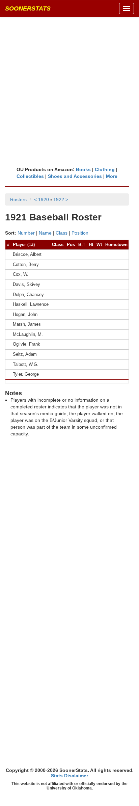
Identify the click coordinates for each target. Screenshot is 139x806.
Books (83, 169)
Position (80, 233)
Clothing (105, 169)
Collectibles (30, 176)
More (111, 176)
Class (61, 233)
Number (26, 233)
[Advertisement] (69, 91)
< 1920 (41, 199)
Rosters (18, 199)
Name (45, 233)
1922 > (60, 199)
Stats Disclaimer (69, 775)
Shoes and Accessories (75, 176)
